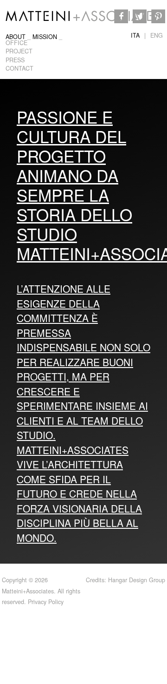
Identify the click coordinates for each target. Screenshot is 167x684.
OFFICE (16, 43)
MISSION (44, 37)
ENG (156, 35)
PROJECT (19, 51)
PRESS (15, 60)
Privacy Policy (46, 602)
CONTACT (19, 68)
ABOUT (16, 37)
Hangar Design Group (136, 580)
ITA (135, 35)
